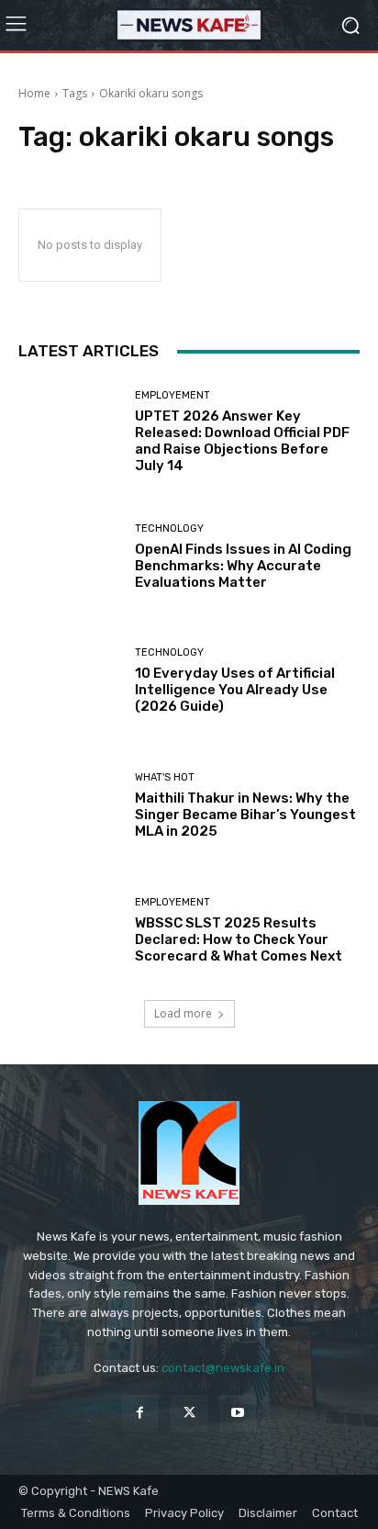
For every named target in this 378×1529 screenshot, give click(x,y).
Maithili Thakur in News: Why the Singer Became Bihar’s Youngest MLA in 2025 (245, 814)
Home (34, 93)
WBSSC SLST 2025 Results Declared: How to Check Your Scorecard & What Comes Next (238, 939)
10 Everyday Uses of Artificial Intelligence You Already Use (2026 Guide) (235, 689)
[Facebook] (140, 1413)
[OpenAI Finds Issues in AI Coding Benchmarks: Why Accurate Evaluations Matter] (69, 557)
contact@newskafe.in (222, 1368)
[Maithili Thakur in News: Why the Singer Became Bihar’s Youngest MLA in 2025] (69, 806)
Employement (172, 395)
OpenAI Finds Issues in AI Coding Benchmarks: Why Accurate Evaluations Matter (243, 565)
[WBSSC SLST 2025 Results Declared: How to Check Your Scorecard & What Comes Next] (69, 930)
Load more (183, 1013)
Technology (169, 528)
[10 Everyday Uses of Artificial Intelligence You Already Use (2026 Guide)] (69, 681)
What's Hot (165, 777)
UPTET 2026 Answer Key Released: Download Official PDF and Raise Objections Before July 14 (242, 441)
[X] (188, 1413)
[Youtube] (238, 1413)
